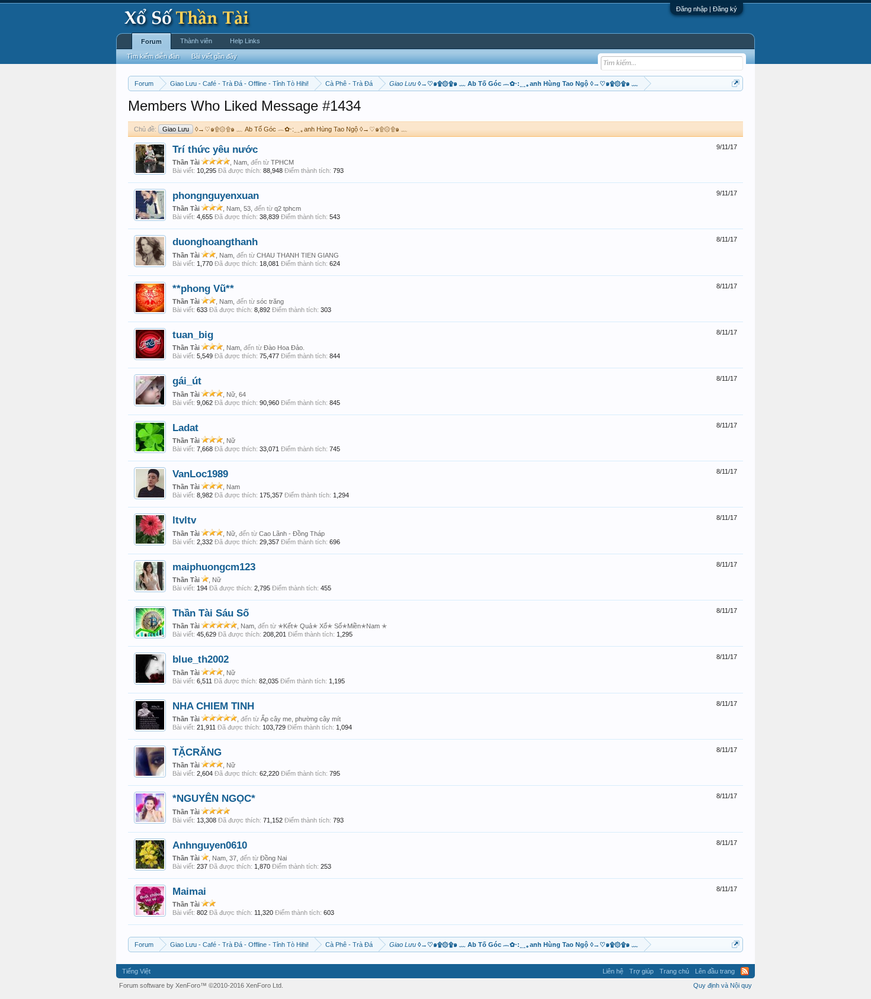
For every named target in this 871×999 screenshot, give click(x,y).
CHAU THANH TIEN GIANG (298, 255)
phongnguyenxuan (215, 195)
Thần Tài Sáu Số (210, 613)
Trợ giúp (641, 971)
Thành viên (196, 40)
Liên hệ (613, 971)
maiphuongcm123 (213, 567)
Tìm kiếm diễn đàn (153, 56)
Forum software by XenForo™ (201, 985)
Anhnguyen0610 (209, 845)
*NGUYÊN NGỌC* (213, 798)
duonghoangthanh (215, 242)
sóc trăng (270, 301)
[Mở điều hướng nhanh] (735, 83)
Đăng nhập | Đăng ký (706, 8)
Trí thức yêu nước (215, 149)
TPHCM (282, 162)
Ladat (185, 427)
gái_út (186, 381)
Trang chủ (674, 971)
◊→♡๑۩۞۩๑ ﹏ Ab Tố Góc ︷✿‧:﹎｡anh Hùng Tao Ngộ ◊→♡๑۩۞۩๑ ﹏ (285, 129)
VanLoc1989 (200, 474)
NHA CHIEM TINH (213, 706)
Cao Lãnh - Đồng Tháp (292, 533)
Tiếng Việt (136, 971)
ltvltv (184, 520)
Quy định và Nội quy (722, 985)
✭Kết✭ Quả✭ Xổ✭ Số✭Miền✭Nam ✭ (332, 625)
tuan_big (192, 335)
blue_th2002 (200, 659)
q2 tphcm (287, 208)
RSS (745, 971)
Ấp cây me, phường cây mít (301, 718)
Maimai (189, 891)
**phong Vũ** (203, 288)
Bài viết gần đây (214, 56)
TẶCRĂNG (197, 752)
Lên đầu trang (715, 971)
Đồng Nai (273, 858)
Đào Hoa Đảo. (284, 347)
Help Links (245, 40)
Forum (151, 41)
